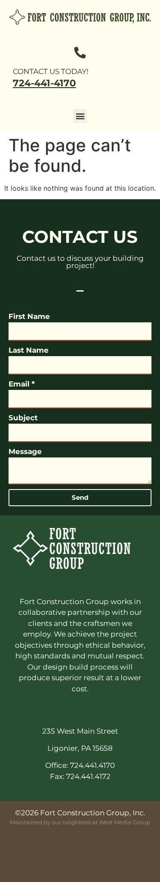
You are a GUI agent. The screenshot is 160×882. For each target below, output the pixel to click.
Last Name (29, 350)
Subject (23, 417)
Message (25, 451)
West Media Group (124, 822)
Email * (22, 384)
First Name (29, 316)
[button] (80, 116)
